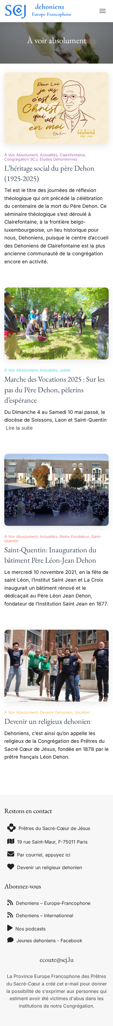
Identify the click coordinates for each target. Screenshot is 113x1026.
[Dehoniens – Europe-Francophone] (40, 11)
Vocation (82, 712)
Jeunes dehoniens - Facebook (49, 940)
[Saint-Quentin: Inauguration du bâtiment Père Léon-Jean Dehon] (56, 490)
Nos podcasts (30, 929)
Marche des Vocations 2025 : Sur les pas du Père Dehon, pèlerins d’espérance (54, 389)
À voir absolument (21, 155)
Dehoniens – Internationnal (44, 915)
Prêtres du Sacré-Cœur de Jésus (54, 828)
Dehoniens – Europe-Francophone (53, 903)
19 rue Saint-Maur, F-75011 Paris (52, 842)
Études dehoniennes (58, 159)
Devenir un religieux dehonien (47, 721)
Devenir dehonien (56, 712)
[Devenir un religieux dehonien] (56, 666)
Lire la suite (19, 428)
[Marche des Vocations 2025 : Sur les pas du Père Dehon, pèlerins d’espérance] (56, 323)
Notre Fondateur (74, 536)
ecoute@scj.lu (57, 959)
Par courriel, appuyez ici (43, 855)
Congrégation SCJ (20, 159)
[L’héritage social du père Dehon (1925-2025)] (56, 108)
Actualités (48, 155)
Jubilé (65, 370)
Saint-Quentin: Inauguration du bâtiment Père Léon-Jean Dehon (50, 555)
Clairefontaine (72, 155)
